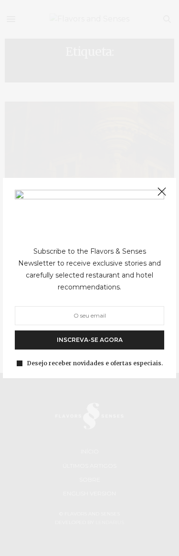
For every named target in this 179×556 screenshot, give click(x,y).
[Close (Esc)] (161, 192)
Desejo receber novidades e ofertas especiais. (95, 363)
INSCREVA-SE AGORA (90, 339)
